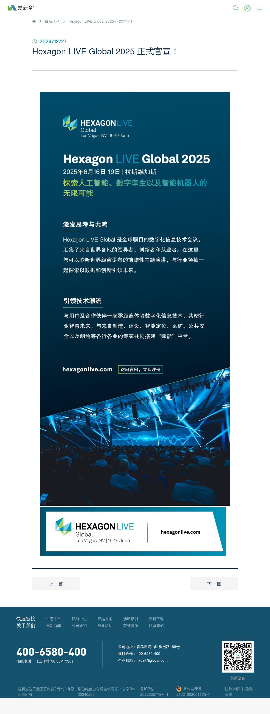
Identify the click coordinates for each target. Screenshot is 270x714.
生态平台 (53, 618)
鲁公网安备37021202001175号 (193, 691)
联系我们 (156, 625)
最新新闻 (53, 625)
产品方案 (105, 618)
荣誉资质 (130, 625)
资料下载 (156, 618)
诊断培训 (130, 618)
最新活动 (52, 21)
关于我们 (25, 625)
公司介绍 (79, 625)
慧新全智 (21, 8)
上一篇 (56, 583)
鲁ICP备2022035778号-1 (154, 691)
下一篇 (214, 583)
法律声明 (232, 688)
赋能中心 (79, 618)
